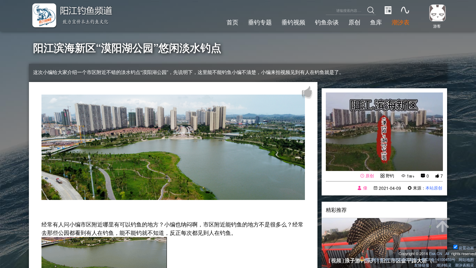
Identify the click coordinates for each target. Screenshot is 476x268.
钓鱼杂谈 (327, 22)
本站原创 (433, 188)
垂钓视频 (293, 22)
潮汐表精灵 (464, 265)
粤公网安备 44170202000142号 (391, 259)
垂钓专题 (260, 22)
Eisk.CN (435, 253)
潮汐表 (400, 22)
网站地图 (466, 259)
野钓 (390, 175)
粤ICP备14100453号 (438, 259)
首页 (232, 22)
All (447, 253)
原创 (354, 22)
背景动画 (466, 248)
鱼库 (376, 22)
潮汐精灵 (444, 265)
